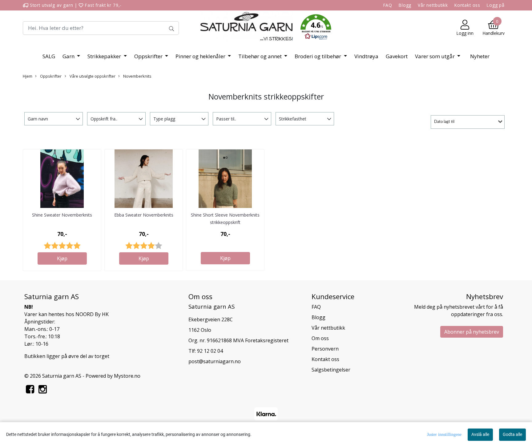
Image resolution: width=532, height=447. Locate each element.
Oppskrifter (149, 56)
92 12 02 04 (210, 350)
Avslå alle (480, 434)
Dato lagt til (444, 122)
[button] (315, 28)
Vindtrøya (366, 56)
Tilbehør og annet (260, 56)
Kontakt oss (467, 5)
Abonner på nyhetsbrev (471, 331)
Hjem (27, 76)
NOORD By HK (92, 314)
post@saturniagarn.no (214, 361)
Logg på (496, 5)
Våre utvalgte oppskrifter (92, 76)
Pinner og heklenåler (201, 56)
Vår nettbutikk (433, 5)
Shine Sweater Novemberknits (62, 215)
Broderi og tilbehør (318, 56)
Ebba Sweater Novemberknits (143, 215)
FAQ (388, 5)
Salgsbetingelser (331, 369)
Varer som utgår (435, 56)
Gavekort (397, 56)
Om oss (320, 338)
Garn (69, 56)
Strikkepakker (104, 56)
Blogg (405, 5)
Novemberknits (136, 76)
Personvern (325, 348)
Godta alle (512, 434)
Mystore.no (127, 375)
